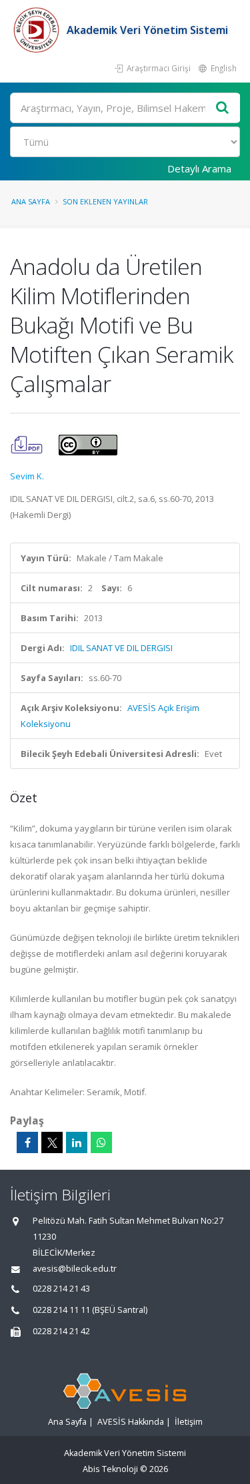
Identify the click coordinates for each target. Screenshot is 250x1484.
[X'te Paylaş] (52, 1142)
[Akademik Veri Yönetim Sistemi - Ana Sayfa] (38, 30)
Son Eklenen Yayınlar (105, 201)
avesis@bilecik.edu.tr (75, 1268)
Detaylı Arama (199, 168)
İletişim (189, 1421)
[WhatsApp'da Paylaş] (101, 1142)
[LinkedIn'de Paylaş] (76, 1142)
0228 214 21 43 (61, 1288)
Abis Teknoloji (110, 1469)
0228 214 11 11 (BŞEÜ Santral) (90, 1310)
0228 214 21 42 (61, 1331)
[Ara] (222, 108)
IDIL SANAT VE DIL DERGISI (121, 648)
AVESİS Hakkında (130, 1421)
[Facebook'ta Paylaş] (27, 1142)
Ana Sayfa (30, 201)
